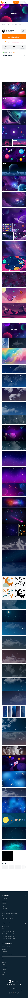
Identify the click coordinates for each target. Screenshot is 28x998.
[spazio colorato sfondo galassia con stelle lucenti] (13, 102)
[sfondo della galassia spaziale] (13, 88)
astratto (18, 937)
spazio (11, 937)
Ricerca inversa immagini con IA (9, 983)
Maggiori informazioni (7, 55)
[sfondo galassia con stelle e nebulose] (7, 252)
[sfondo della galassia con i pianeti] (13, 354)
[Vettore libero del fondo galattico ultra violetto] (13, 131)
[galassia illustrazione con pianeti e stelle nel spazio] (5, 576)
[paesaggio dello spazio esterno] (13, 335)
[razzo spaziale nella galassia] (13, 161)
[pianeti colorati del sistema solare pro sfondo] (8, 260)
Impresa (4, 976)
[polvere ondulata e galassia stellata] (13, 272)
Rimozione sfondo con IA (7, 986)
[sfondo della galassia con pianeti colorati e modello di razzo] (13, 833)
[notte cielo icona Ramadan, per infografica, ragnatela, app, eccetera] (8, 628)
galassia (5, 937)
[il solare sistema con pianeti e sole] (13, 890)
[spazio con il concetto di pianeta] (13, 222)
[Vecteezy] (2, 2)
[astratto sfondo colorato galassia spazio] (13, 206)
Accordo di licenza (6, 996)
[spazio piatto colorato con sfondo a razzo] (13, 288)
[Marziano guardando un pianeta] (7, 141)
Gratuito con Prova (14, 36)
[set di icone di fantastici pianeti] (7, 234)
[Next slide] (22, 937)
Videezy (4, 973)
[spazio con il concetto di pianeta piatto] (8, 243)
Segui (23, 31)
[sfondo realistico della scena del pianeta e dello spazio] (13, 116)
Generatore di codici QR (7, 988)
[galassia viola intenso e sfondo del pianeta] (13, 190)
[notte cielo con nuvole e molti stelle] (13, 403)
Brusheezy (4, 968)
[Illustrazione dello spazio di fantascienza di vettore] (13, 319)
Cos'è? (14, 52)
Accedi (21, 2)
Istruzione (4, 978)
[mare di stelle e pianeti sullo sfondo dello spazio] (13, 303)
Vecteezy (4, 971)
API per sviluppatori (6, 981)
